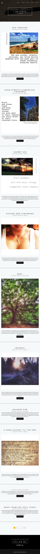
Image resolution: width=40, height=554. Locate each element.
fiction (31, 2)
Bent (20, 274)
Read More (20, 78)
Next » (25, 527)
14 (21, 527)
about (18, 2)
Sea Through (20, 28)
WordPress (24, 552)
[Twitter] (18, 545)
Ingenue (20, 348)
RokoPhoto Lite (16, 552)
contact (23, 2)
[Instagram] (19, 545)
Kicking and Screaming (20, 214)
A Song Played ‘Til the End (20, 430)
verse (27, 2)
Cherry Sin (20, 152)
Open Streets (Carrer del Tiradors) (20, 91)
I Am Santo (19, 12)
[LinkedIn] (22, 545)
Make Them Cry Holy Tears (20, 507)
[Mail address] (21, 545)
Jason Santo (15, 29)
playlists (37, 2)
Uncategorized (27, 275)
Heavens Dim (20, 409)
